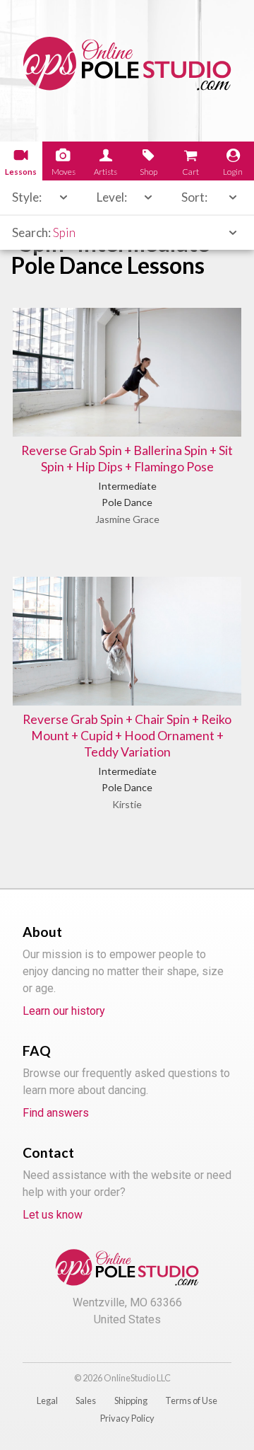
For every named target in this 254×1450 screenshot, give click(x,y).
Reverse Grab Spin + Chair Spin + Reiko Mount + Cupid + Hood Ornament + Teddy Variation (127, 735)
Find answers (56, 1113)
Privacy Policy (127, 1418)
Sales (85, 1400)
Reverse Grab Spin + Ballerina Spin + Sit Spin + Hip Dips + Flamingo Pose (127, 458)
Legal (47, 1400)
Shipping (130, 1400)
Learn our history (64, 1011)
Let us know (53, 1214)
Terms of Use (191, 1400)
